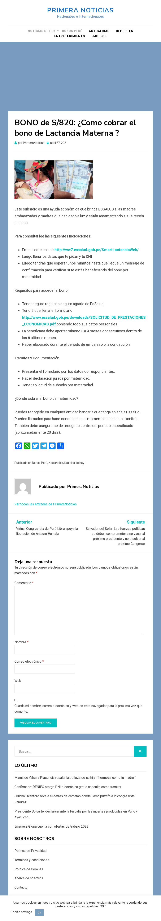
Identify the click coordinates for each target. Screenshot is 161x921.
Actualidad (99, 31)
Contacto (20, 887)
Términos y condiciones (31, 860)
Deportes (124, 31)
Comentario (24, 583)
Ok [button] (39, 912)
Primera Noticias (80, 10)
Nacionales (56, 462)
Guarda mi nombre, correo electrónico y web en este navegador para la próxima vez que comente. (78, 708)
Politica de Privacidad (30, 851)
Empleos (99, 36)
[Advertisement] (80, 73)
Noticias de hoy (42, 31)
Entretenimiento (69, 36)
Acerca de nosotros (28, 878)
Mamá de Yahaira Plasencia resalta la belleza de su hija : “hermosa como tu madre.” (75, 778)
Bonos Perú (72, 31)
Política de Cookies (28, 869)
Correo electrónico (29, 661)
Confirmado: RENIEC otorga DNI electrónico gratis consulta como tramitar (67, 787)
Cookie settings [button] (21, 912)
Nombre (21, 642)
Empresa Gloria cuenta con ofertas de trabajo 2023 (51, 826)
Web (17, 681)
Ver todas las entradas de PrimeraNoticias (45, 504)
